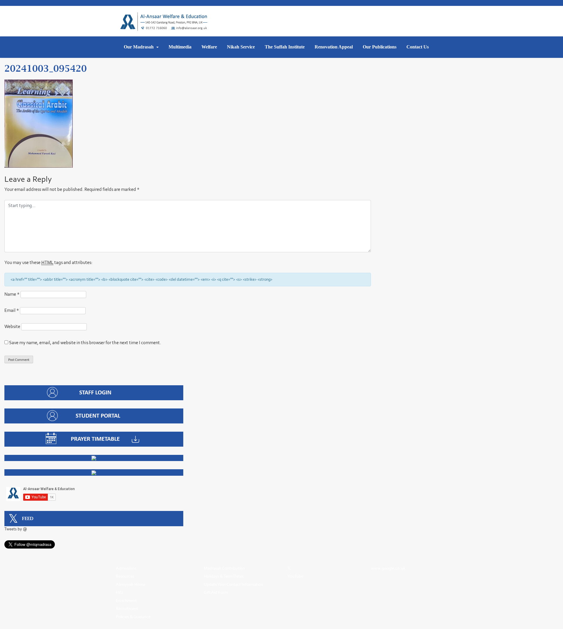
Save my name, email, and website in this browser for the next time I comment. (85, 342)
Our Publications (379, 46)
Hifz (119, 592)
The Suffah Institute (285, 46)
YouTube (295, 576)
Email (11, 310)
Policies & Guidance (133, 616)
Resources (125, 576)
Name (12, 294)
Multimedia (180, 46)
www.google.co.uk (388, 568)
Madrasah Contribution (224, 568)
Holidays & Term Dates (224, 576)
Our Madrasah (139, 46)
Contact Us (417, 46)
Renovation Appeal (334, 46)
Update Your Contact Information (233, 584)
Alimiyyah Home (130, 584)
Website (12, 326)
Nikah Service (241, 46)
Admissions (126, 568)
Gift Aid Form (216, 592)
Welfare (209, 46)
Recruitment (127, 608)
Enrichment (126, 600)
